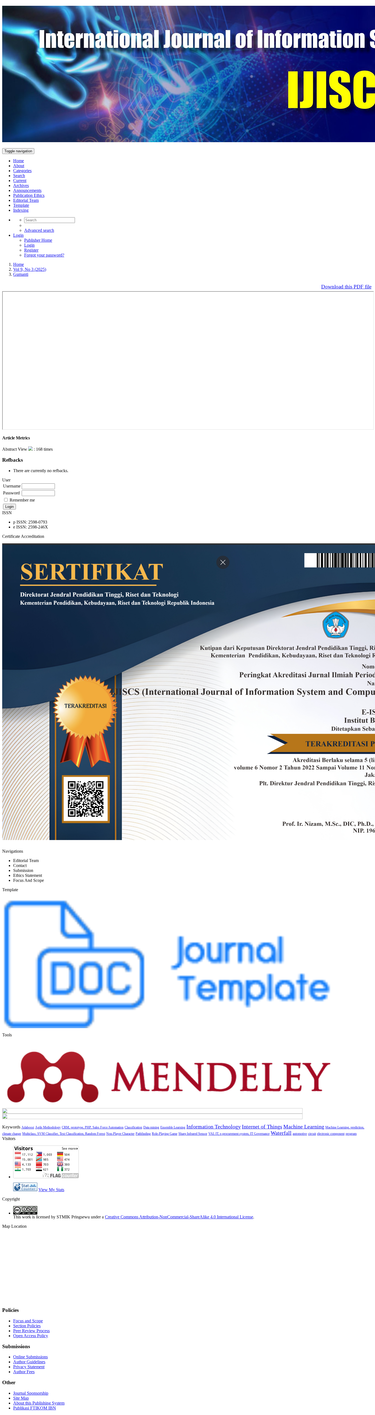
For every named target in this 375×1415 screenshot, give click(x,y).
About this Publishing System (39, 1403)
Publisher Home (38, 240)
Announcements (27, 190)
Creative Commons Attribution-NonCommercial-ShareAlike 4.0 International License (179, 1217)
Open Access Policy (30, 1335)
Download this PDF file (346, 287)
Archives (21, 185)
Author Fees (24, 1371)
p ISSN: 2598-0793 (30, 522)
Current (19, 180)
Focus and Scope (28, 1320)
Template (21, 205)
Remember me (22, 500)
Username (12, 486)
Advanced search (39, 230)
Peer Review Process (31, 1330)
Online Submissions (30, 1357)
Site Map (21, 1398)
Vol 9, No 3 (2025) (29, 269)
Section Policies (27, 1325)
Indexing (21, 210)
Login (18, 235)
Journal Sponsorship (30, 1393)
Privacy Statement (28, 1366)
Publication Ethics (28, 195)
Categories (22, 170)
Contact (20, 865)
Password (11, 493)
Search (19, 175)
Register (31, 250)
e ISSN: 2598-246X (30, 527)
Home (18, 160)
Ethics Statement (27, 875)
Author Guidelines (29, 1361)
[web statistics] (25, 1189)
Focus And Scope (28, 880)
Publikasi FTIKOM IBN (34, 1408)
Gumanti (20, 274)
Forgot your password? (44, 255)
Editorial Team (26, 200)
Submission (23, 870)
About (18, 165)
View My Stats (51, 1189)
